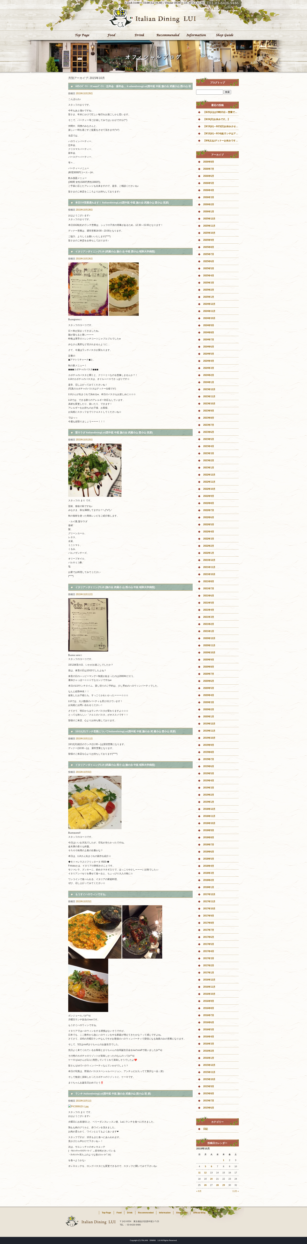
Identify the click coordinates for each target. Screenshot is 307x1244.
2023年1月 (208, 467)
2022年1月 (208, 553)
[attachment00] (95, 827)
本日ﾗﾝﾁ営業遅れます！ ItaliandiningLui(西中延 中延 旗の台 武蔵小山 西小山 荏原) (122, 202)
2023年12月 (209, 389)
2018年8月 (208, 837)
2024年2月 (208, 375)
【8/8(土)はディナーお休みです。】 (221, 140)
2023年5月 (208, 439)
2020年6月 (208, 681)
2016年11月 (209, 986)
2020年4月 (208, 695)
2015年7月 (208, 1100)
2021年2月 (208, 624)
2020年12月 (209, 638)
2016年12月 (209, 979)
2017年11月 (209, 901)
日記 (205, 1129)
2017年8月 (208, 922)
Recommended (168, 35)
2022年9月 (208, 496)
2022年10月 (209, 489)
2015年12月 (209, 1065)
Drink (139, 35)
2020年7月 (208, 673)
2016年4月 (208, 1036)
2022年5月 (208, 524)
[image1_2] (95, 956)
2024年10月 (209, 318)
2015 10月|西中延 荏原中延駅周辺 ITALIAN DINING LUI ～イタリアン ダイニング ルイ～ (198, 11)
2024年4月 (208, 361)
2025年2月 (208, 289)
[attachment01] (124, 313)
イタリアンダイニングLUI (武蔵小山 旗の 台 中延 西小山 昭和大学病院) (115, 251)
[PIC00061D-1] (78, 1106)
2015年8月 (208, 1093)
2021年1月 (208, 631)
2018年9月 (208, 830)
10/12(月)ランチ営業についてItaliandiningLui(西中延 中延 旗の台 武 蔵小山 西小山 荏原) (125, 731)
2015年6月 (208, 1107)
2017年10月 (209, 908)
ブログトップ (217, 82)
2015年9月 (208, 1086)
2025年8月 (208, 247)
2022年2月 (208, 545)
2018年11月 (209, 816)
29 (223, 1185)
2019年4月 (208, 780)
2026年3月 (208, 197)
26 (205, 1185)
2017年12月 (209, 894)
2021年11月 (209, 567)
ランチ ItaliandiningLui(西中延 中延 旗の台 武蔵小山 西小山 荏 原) (113, 1093)
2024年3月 (208, 368)
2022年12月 (209, 474)
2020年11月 (209, 645)
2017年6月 (208, 937)
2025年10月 (209, 233)
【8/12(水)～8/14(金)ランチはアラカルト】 (221, 133)
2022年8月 (208, 503)
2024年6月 (208, 346)
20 (211, 1179)
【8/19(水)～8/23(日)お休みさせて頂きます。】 (221, 126)
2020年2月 (208, 709)
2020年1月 (208, 716)
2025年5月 (208, 268)
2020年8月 (208, 666)
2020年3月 (208, 702)
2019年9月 (208, 745)
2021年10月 (209, 574)
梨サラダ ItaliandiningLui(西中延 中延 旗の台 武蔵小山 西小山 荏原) (114, 432)
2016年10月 (209, 994)
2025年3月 (208, 282)
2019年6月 (208, 766)
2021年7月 (208, 588)
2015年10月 (209, 1079)
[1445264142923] (95, 494)
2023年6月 (208, 432)
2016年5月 (208, 1029)
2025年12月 (209, 218)
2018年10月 (209, 823)
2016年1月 (208, 1058)
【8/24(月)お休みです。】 (216, 119)
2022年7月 (208, 510)
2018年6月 (208, 851)
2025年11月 (209, 225)
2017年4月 (208, 951)
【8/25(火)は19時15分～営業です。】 (221, 112)
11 (199, 1172)
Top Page (82, 35)
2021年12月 (209, 560)
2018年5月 (208, 858)
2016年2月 (208, 1050)
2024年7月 (208, 339)
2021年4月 (208, 609)
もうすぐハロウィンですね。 (91, 894)
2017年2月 (208, 965)
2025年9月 (208, 240)
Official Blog (199, 1212)
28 (217, 1185)
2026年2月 (208, 204)
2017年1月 (208, 972)
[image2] (142, 956)
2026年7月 (208, 169)
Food (111, 35)
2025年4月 (208, 275)
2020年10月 (209, 652)
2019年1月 (208, 802)
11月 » (235, 1191)
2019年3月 (208, 787)
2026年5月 (208, 183)
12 (205, 1172)
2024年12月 (209, 304)
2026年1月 (208, 211)
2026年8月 (208, 161)
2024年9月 (208, 325)
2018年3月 (208, 873)
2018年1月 (208, 887)
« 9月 (198, 1191)
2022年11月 (209, 481)
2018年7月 (208, 844)
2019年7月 (208, 759)
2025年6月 (208, 261)
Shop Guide (224, 35)
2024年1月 (208, 382)
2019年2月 (208, 794)
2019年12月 (209, 723)
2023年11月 (209, 396)
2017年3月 (208, 958)
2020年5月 (208, 688)
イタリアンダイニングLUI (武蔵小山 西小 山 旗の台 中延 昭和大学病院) (115, 764)
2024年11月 (209, 311)
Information (196, 35)
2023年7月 (208, 425)
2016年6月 (208, 1022)
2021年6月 (208, 595)
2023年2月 (208, 460)
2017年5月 (208, 944)
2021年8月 (208, 581)
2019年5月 (208, 773)
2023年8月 (208, 417)
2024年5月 (208, 353)
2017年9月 (208, 915)
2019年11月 (209, 730)
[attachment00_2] (88, 649)
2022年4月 (208, 531)
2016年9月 (208, 1001)
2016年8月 (208, 1008)
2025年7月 (208, 254)
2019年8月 (208, 752)
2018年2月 (208, 880)
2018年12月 (209, 809)
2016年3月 (208, 1043)
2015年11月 (209, 1072)
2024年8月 (208, 332)
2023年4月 (208, 446)
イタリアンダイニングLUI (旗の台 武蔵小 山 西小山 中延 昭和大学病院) (115, 587)
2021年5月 (208, 602)
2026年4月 (208, 190)
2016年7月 (208, 1015)
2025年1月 (208, 297)
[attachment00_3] (88, 313)
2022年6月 (208, 517)
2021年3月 (208, 617)
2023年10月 (209, 403)
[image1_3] (88, 1010)
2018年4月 (208, 866)
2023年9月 (208, 410)
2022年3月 (208, 538)
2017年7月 (208, 930)
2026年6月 (208, 176)
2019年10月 (209, 738)
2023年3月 (208, 453)
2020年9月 (208, 659)
